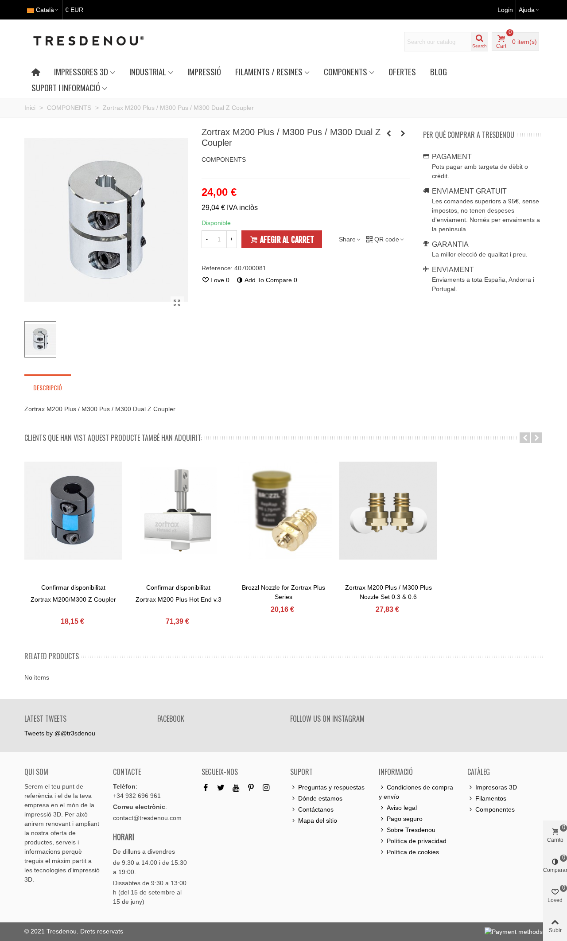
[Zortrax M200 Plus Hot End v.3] (178, 511)
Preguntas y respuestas (331, 787)
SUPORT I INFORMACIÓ (65, 87)
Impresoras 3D (496, 787)
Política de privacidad (417, 840)
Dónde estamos (320, 798)
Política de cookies (413, 851)
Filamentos (490, 798)
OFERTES (402, 72)
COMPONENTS (345, 72)
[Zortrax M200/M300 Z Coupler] (73, 511)
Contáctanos (316, 809)
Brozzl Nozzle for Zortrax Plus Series (283, 592)
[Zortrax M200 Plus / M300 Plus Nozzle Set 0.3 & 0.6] (388, 511)
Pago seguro (405, 818)
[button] (525, 437)
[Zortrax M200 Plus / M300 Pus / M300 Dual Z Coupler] (177, 303)
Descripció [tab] (47, 387)
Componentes (495, 809)
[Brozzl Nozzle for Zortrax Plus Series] (283, 511)
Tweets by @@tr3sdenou (59, 733)
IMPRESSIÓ (204, 72)
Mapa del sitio (317, 820)
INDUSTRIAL (147, 72)
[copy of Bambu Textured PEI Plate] (403, 133)
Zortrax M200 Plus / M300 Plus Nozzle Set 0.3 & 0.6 (388, 592)
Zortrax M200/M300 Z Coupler (73, 599)
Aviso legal (402, 807)
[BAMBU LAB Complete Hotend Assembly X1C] (389, 133)
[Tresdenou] (99, 41)
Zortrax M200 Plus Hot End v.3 (178, 599)
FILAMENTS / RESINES (269, 72)
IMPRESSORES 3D (81, 72)
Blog (438, 72)
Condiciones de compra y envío (416, 792)
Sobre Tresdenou (411, 829)
